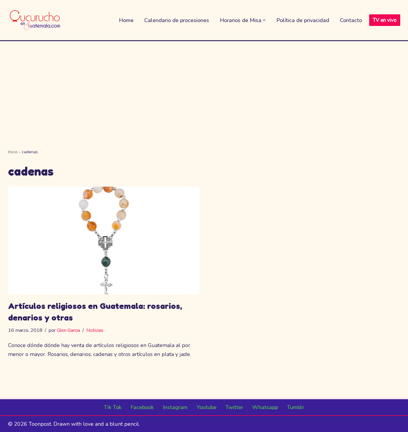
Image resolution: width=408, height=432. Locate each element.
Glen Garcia (68, 330)
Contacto (351, 20)
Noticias (94, 330)
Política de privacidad (302, 20)
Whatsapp (265, 407)
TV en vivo (385, 20)
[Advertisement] (204, 86)
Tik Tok (113, 407)
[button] (264, 20)
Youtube (207, 407)
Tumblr (295, 407)
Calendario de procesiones (176, 20)
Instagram (175, 407)
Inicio (13, 152)
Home (126, 20)
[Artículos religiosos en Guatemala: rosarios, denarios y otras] (104, 240)
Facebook (142, 407)
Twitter (234, 407)
